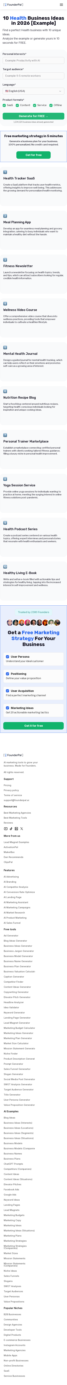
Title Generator (12, 1094)
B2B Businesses (12, 1314)
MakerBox (9, 852)
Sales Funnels (11, 1276)
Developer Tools (13, 1329)
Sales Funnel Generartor (17, 1069)
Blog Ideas (9, 1117)
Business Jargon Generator (19, 951)
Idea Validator (11, 1007)
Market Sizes (11, 1253)
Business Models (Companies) (20, 1148)
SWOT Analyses (12, 1286)
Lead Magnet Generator (17, 1022)
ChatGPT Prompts (13, 1164)
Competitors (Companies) (17, 1169)
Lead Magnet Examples (16, 842)
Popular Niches (13, 1308)
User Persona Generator (17, 1099)
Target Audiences (13, 1291)
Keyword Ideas (12, 1199)
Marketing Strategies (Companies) (15, 1247)
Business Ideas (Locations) (18, 1128)
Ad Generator (11, 935)
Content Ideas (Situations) (18, 1179)
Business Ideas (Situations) (19, 1138)
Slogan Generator (13, 1074)
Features (9, 870)
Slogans (8, 1281)
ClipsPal (8, 862)
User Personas (12, 1296)
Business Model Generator (18, 956)
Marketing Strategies (15, 1240)
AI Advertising (11, 876)
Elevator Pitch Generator (17, 997)
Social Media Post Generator (19, 1079)
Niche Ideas (10, 1270)
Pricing (7, 785)
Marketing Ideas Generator (18, 1033)
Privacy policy (11, 790)
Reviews (8, 822)
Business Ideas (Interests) (18, 1122)
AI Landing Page (13, 897)
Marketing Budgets (14, 1215)
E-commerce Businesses (17, 1340)
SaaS (6, 1370)
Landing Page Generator (17, 1017)
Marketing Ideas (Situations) (19, 1230)
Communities (11, 1319)
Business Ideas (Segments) (19, 1133)
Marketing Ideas (13, 1225)
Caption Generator (14, 976)
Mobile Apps (10, 1355)
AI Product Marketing (15, 917)
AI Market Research (14, 912)
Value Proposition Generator (19, 1105)
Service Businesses (14, 1376)
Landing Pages (12, 1205)
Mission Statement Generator (20, 1048)
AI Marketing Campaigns (17, 907)
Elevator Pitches (12, 1184)
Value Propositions (14, 1301)
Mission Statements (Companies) (15, 1264)
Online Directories (13, 1365)
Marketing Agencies (15, 1350)
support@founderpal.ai (16, 800)
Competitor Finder (13, 981)
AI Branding (10, 881)
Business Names (13, 1153)
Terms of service (13, 795)
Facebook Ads (11, 1189)
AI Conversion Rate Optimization (21, 892)
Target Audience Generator (19, 1089)
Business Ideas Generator (18, 946)
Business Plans (12, 1158)
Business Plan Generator (17, 966)
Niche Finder (11, 1053)
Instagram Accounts (14, 1345)
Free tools (10, 929)
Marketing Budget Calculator (19, 1028)
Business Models (13, 1143)
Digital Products (12, 1335)
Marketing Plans (13, 1235)
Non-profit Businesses (16, 1360)
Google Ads (10, 1194)
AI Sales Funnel (12, 923)
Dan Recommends (13, 857)
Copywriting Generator (16, 992)
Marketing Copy (12, 1220)
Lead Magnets (11, 1210)
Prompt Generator (13, 1064)
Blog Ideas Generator (15, 940)
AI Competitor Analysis (16, 887)
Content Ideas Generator (17, 987)
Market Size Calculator (16, 1043)
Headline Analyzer (14, 1002)
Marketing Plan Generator (18, 1038)
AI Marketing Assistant (16, 902)
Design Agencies (13, 1324)
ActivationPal (11, 847)
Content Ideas (11, 1174)
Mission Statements (14, 1258)
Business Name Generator (18, 961)
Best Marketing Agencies (17, 812)
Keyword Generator (14, 1012)
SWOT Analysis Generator (18, 1084)
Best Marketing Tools (15, 817)
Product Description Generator (20, 1058)
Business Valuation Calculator (20, 971)
